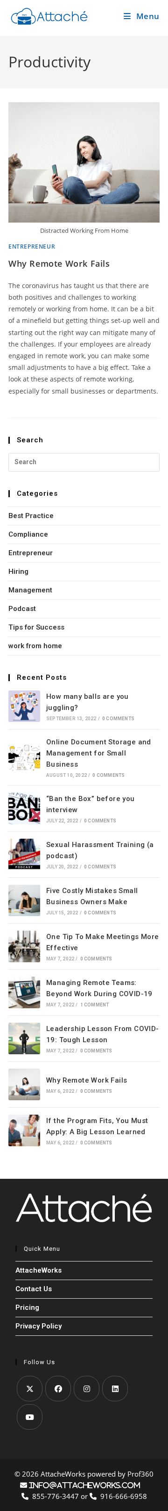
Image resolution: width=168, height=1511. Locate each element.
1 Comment (94, 1004)
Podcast (22, 608)
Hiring (18, 571)
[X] (29, 1388)
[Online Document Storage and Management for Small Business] (24, 757)
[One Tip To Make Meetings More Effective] (24, 946)
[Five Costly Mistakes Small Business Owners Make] (24, 900)
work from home (35, 646)
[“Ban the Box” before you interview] (24, 808)
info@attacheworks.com (83, 1485)
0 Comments (118, 718)
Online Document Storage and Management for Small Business (98, 753)
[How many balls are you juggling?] (24, 706)
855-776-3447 (54, 1496)
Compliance (28, 534)
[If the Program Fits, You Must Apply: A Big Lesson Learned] (24, 1130)
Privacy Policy (38, 1326)
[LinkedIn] (115, 1388)
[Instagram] (86, 1388)
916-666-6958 (122, 1496)
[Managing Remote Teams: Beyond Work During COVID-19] (24, 992)
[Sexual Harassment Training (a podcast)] (24, 854)
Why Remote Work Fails (59, 263)
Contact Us (33, 1289)
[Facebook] (58, 1388)
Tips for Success (36, 627)
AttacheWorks (38, 1270)
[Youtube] (29, 1417)
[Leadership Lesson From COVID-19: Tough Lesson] (24, 1038)
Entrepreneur (31, 246)
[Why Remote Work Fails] (24, 1084)
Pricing (27, 1307)
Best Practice (31, 516)
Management (30, 590)
